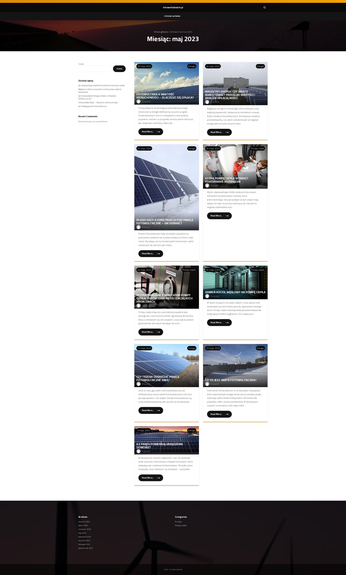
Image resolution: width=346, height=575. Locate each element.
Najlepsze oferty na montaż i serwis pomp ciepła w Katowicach (100, 90)
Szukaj (81, 63)
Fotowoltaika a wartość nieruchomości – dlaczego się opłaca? (165, 96)
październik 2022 (85, 548)
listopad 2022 (84, 544)
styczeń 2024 (84, 521)
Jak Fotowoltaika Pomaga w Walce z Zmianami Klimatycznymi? (97, 97)
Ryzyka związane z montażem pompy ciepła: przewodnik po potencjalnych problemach (165, 298)
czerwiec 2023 (84, 529)
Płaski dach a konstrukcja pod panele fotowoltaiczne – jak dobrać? (165, 221)
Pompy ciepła (257, 148)
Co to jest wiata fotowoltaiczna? (231, 380)
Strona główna (172, 16)
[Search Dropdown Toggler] (265, 7)
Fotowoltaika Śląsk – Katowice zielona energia (98, 102)
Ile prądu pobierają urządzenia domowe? (160, 445)
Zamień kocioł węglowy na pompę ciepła (235, 292)
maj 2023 (82, 533)
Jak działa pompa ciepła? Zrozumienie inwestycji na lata (101, 85)
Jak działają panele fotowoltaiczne (92, 106)
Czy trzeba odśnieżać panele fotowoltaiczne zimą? (158, 378)
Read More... (152, 132)
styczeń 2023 (84, 540)
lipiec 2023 (83, 525)
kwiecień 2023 (84, 537)
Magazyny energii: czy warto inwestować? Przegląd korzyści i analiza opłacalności (230, 95)
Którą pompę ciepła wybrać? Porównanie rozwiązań (226, 180)
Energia (191, 66)
